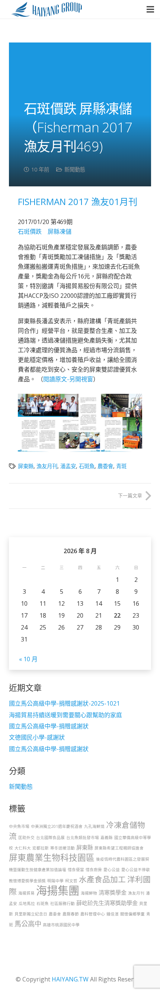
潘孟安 (68, 466)
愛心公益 (111, 869)
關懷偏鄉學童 (132, 914)
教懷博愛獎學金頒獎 (27, 880)
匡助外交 (26, 837)
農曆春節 (71, 914)
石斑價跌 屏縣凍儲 (44, 231)
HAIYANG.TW (70, 979)
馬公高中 (28, 923)
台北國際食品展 (50, 837)
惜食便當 (76, 869)
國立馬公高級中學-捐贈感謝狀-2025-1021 (64, 703)
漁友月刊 (46, 466)
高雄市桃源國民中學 (61, 924)
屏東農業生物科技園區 (52, 857)
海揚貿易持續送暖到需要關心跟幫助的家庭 (65, 715)
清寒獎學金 (113, 892)
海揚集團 (57, 890)
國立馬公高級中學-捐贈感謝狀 (49, 726)
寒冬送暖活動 (62, 848)
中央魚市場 (19, 826)
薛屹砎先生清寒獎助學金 (107, 903)
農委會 (105, 466)
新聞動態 (74, 169)
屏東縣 (25, 466)
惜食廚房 (94, 869)
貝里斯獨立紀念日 (31, 914)
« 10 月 (28, 659)
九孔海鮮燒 (94, 826)
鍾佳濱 (112, 914)
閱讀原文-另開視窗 (68, 379)
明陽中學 (55, 880)
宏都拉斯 (40, 848)
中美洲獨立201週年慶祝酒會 (57, 826)
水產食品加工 (102, 879)
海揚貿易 (26, 893)
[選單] (150, 9)
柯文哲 (71, 880)
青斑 (121, 466)
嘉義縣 (106, 837)
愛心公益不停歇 (135, 869)
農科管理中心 (92, 914)
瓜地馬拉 (27, 903)
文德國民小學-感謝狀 (37, 737)
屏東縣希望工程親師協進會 (119, 848)
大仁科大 (23, 848)
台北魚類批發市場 (82, 837)
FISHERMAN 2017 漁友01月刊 (77, 201)
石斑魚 (87, 466)
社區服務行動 (62, 903)
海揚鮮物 (89, 893)
